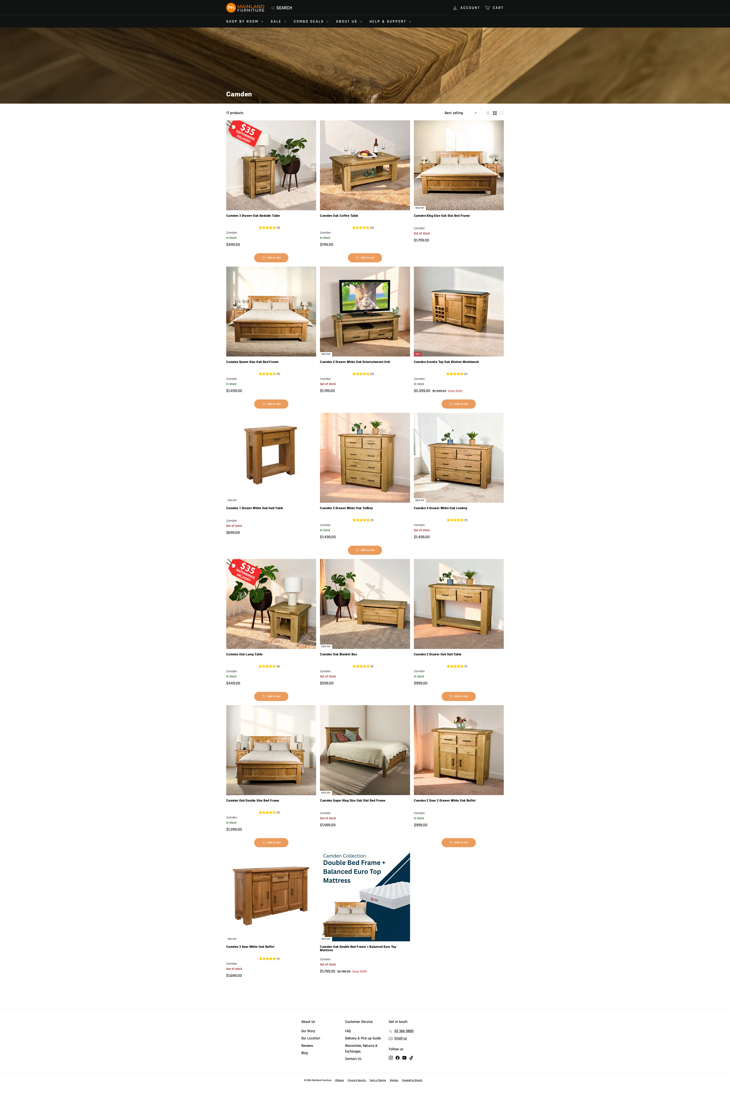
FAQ (348, 1031)
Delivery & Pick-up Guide (363, 1038)
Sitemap (394, 1080)
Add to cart (273, 259)
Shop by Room (243, 21)
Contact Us (353, 1059)
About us (347, 21)
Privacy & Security (357, 1080)
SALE (277, 21)
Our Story (308, 1031)
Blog (304, 1053)
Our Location (310, 1038)
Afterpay (339, 1080)
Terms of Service (378, 1080)
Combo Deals (310, 21)
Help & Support (389, 21)
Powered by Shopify (412, 1080)
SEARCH (284, 8)
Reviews (307, 1045)
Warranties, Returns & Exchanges (361, 1048)
